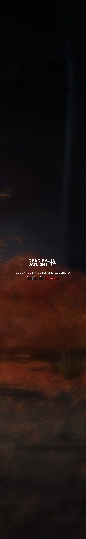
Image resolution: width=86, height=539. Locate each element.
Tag (28, 276)
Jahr (40, 276)
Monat (34, 276)
